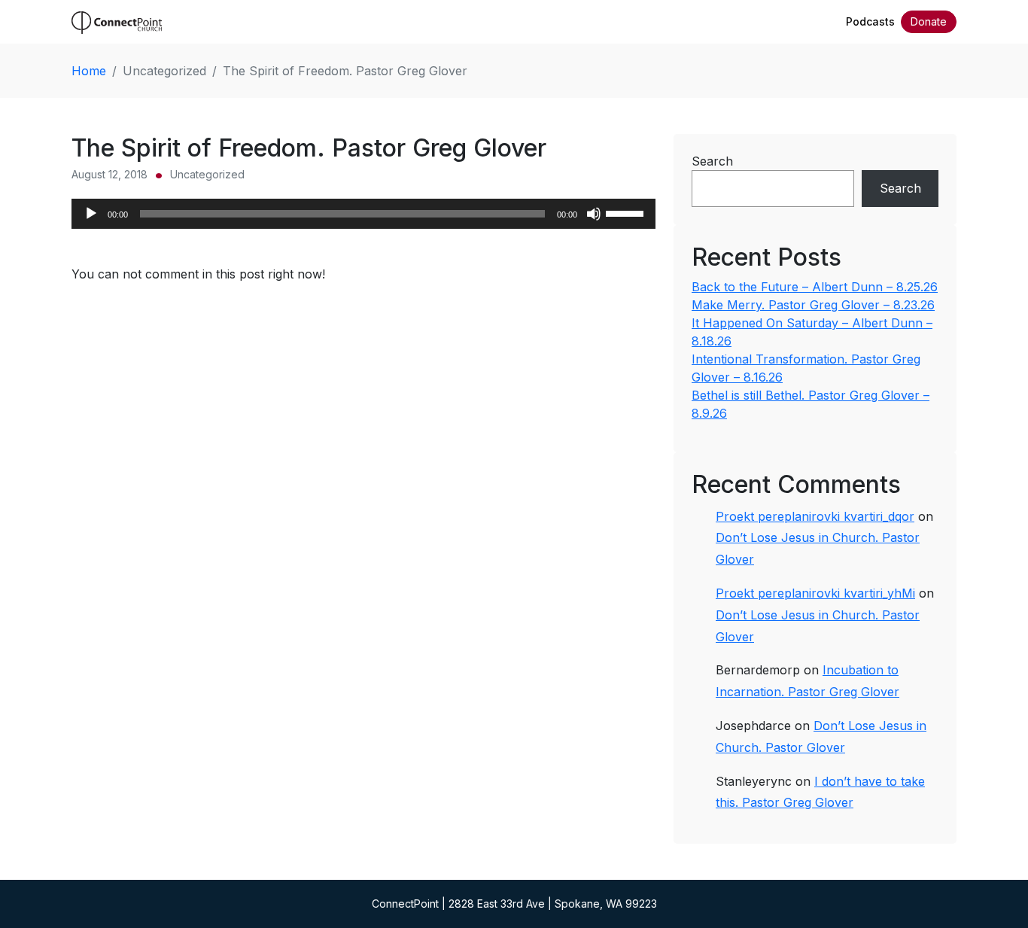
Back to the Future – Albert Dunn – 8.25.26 (815, 286)
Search (712, 161)
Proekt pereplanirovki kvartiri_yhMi (815, 593)
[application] (363, 214)
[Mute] (593, 213)
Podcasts (870, 21)
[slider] (627, 212)
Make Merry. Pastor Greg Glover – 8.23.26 (813, 304)
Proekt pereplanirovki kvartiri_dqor (815, 516)
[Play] (91, 213)
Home (88, 70)
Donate (929, 21)
